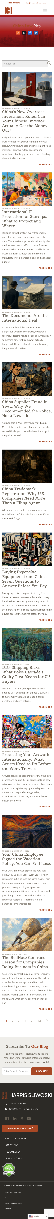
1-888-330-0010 (14, 3)
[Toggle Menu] (45, 10)
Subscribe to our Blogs (18, 1128)
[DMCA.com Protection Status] (9, 1169)
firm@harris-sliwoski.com (35, 3)
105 (39, 1020)
